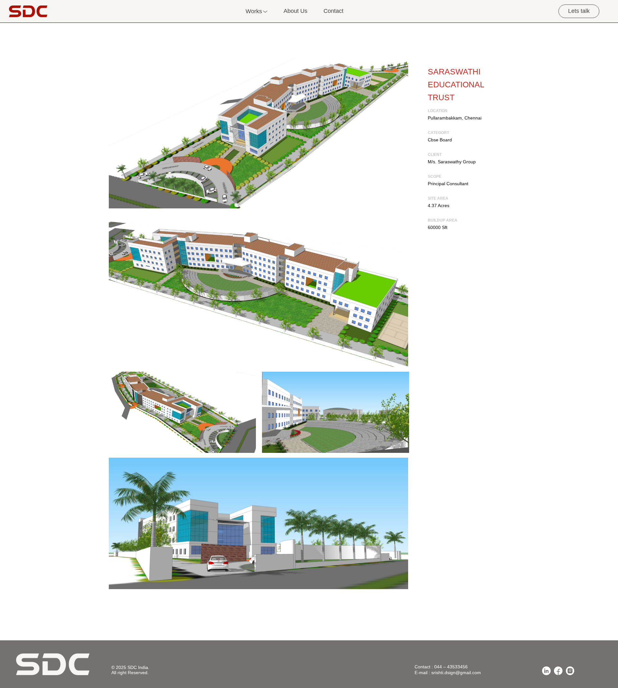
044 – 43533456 (451, 666)
